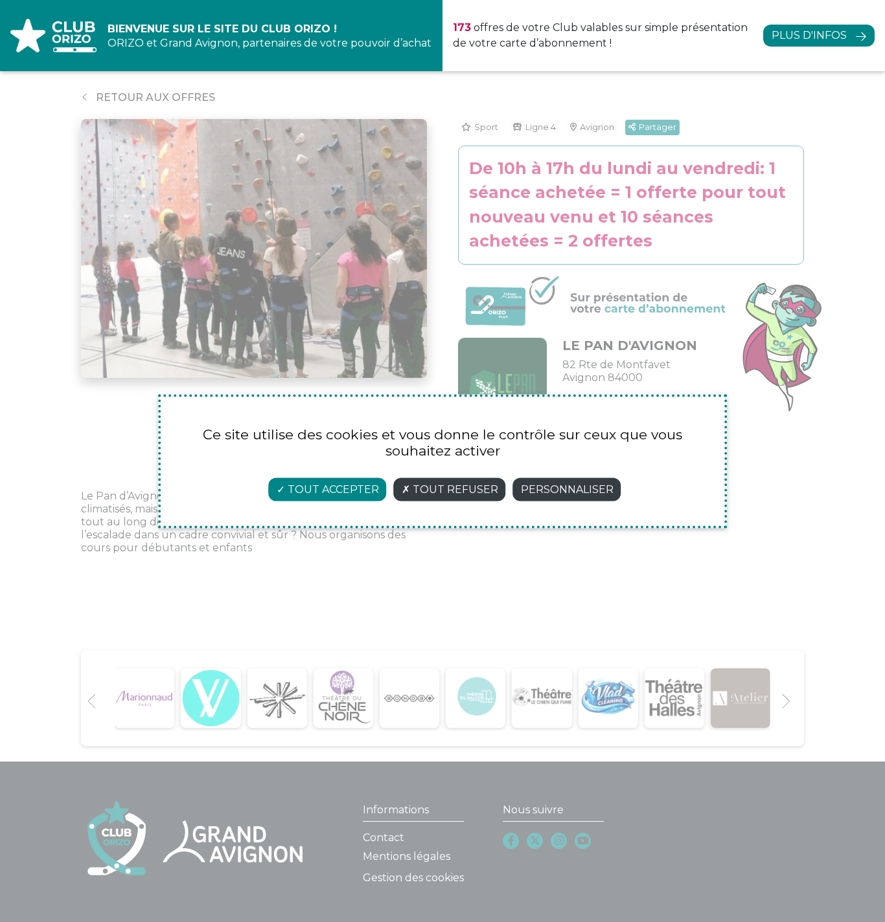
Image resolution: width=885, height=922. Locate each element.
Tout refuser (454, 489)
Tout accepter (332, 489)
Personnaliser (567, 489)
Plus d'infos (809, 35)
